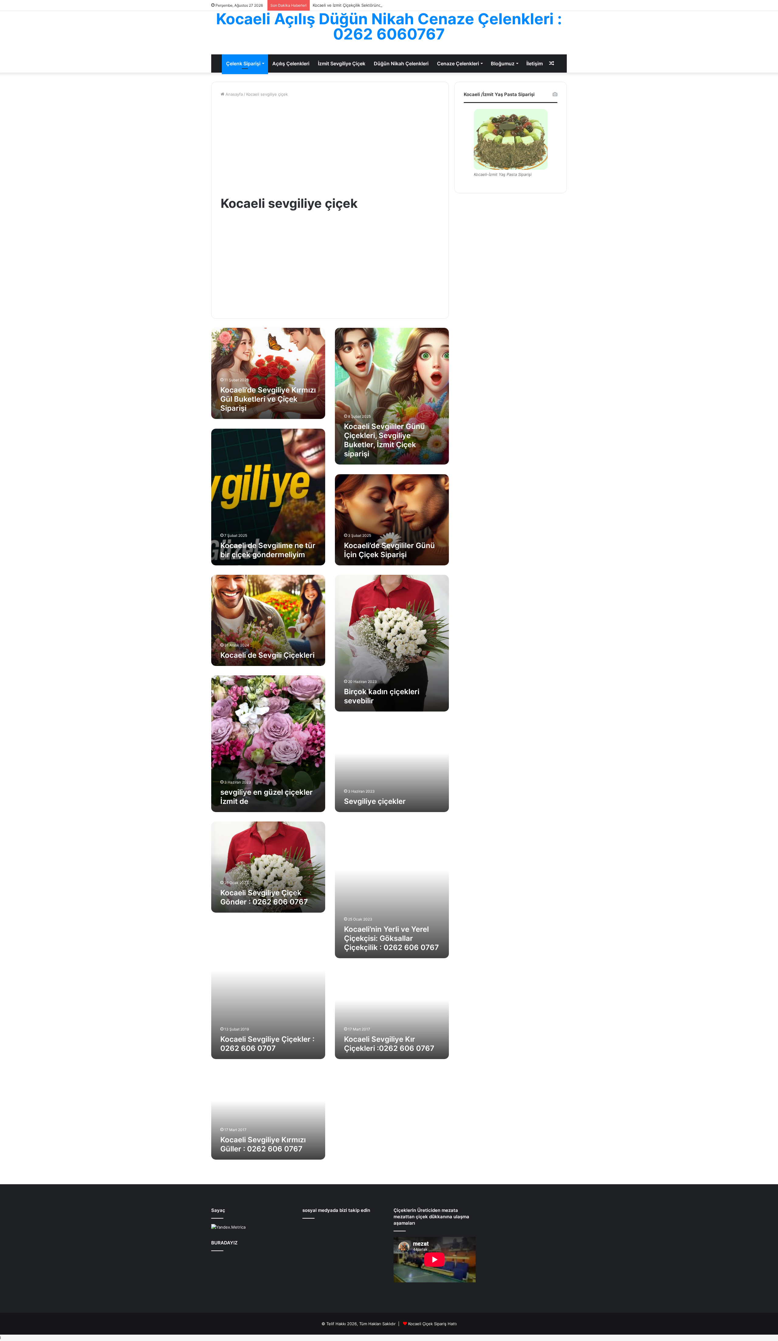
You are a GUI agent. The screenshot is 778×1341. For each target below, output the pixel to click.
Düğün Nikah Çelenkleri (401, 63)
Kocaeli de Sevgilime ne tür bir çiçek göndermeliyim (267, 550)
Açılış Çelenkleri (290, 63)
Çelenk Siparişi (243, 63)
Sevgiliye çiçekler (375, 801)
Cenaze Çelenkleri (458, 63)
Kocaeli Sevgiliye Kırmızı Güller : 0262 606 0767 (263, 1144)
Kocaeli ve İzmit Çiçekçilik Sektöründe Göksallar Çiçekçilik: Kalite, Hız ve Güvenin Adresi (395, 5)
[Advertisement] (330, 146)
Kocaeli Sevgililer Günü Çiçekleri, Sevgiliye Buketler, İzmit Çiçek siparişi (384, 440)
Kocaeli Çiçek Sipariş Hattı (432, 1323)
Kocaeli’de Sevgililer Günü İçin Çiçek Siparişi (389, 550)
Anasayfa (233, 94)
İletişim (534, 63)
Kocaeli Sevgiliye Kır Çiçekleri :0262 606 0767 (389, 1044)
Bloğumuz (503, 63)
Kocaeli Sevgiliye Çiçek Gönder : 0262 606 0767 (264, 897)
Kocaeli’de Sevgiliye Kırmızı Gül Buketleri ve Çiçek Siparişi (268, 399)
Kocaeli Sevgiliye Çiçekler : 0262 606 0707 (267, 1044)
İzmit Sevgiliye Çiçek (341, 63)
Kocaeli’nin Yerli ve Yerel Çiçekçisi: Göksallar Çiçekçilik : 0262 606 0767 (391, 938)
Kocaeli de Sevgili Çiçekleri (267, 655)
